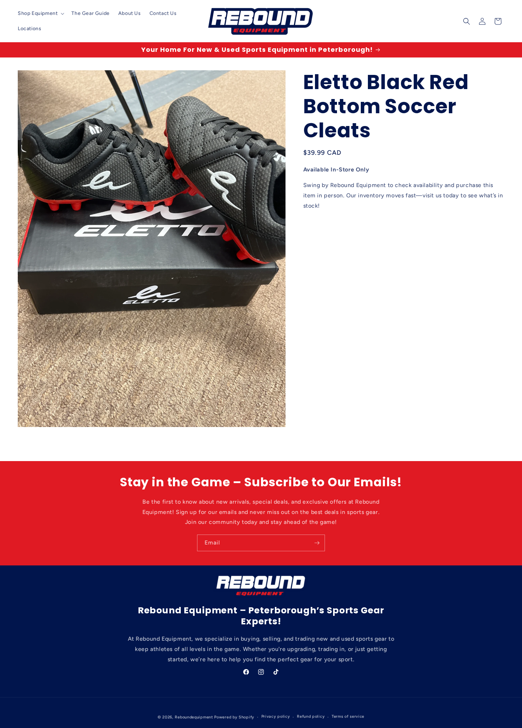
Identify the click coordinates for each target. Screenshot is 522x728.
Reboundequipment (194, 717)
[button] (40, 13)
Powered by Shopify (234, 717)
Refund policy (311, 717)
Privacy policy (275, 717)
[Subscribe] (317, 543)
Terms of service (348, 717)
